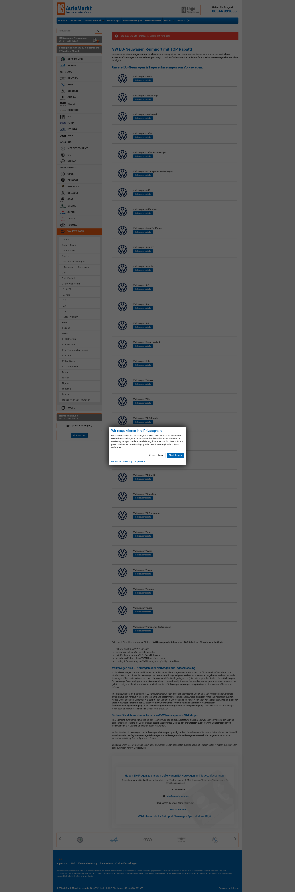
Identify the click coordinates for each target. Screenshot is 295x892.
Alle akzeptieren (156, 455)
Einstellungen (175, 455)
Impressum (140, 461)
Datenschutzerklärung (121, 461)
